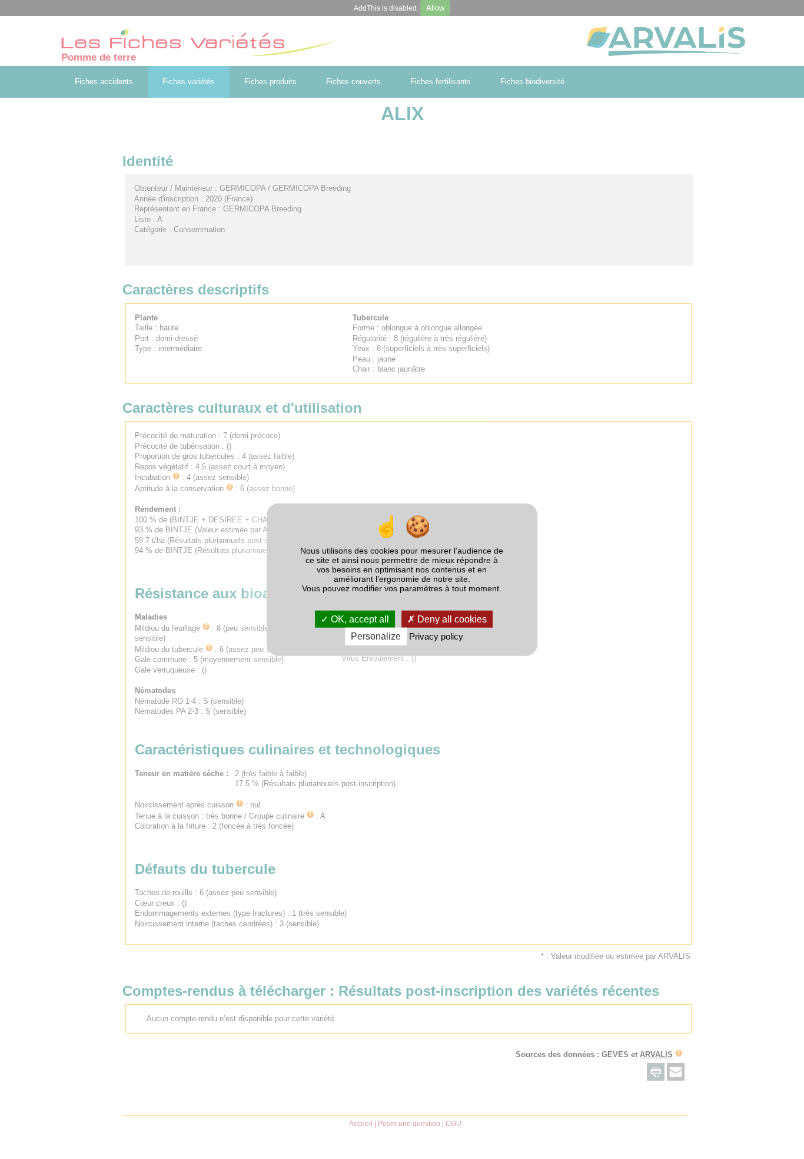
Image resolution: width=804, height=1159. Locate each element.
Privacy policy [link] (436, 636)
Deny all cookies (451, 619)
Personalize (376, 636)
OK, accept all (358, 619)
